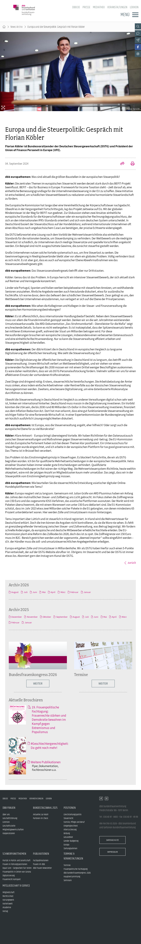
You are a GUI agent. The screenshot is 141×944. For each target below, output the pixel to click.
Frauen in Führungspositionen (15, 864)
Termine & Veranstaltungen (73, 856)
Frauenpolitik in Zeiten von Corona (17, 872)
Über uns (6, 814)
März (63, 592)
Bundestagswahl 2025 (45, 807)
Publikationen (41, 853)
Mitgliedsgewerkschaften (13, 830)
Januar (87, 592)
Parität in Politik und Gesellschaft (16, 860)
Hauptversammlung (72, 876)
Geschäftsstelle (9, 826)
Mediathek (99, 7)
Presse (86, 7)
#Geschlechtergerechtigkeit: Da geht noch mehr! (49, 745)
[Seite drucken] (131, 164)
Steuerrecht (68, 818)
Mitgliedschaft (8, 892)
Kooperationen (9, 833)
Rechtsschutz (8, 896)
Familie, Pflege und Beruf (74, 822)
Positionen (70, 807)
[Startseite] (4, 27)
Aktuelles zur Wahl (40, 814)
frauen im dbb (39, 864)
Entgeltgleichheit (71, 826)
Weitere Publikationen (46, 762)
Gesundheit (68, 837)
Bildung (67, 833)
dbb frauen (9, 807)
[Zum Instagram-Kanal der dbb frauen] (138, 54)
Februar (74, 592)
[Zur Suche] (138, 26)
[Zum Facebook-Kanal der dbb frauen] (138, 47)
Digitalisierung (9, 875)
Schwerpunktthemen (14, 853)
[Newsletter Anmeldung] (138, 40)
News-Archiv (16, 27)
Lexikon (134, 7)
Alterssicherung (70, 830)
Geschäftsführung (10, 818)
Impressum (112, 852)
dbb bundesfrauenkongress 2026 (77, 873)
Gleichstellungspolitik (73, 814)
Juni (34, 592)
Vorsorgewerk (8, 900)
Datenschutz (112, 840)
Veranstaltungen (117, 7)
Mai (43, 592)
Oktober (47, 616)
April (53, 592)
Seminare (68, 880)
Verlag (5, 911)
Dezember (16, 616)
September (61, 616)
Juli (25, 592)
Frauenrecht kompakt (12, 879)
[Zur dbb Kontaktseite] (138, 33)
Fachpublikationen (40, 860)
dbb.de (76, 7)
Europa (66, 845)
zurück (132, 563)
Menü (125, 14)
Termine (81, 674)
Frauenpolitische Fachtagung (76, 869)
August (15, 592)
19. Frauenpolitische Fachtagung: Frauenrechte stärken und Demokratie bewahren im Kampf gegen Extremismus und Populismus (49, 719)
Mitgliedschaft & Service (16, 885)
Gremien (6, 822)
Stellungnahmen (70, 848)
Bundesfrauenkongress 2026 (33, 674)
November (32, 616)
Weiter (103, 683)
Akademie (7, 907)
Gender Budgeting (71, 841)
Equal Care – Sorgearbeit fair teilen (17, 868)
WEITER (37, 683)
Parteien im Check (40, 818)
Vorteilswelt (8, 904)
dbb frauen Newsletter (42, 868)
